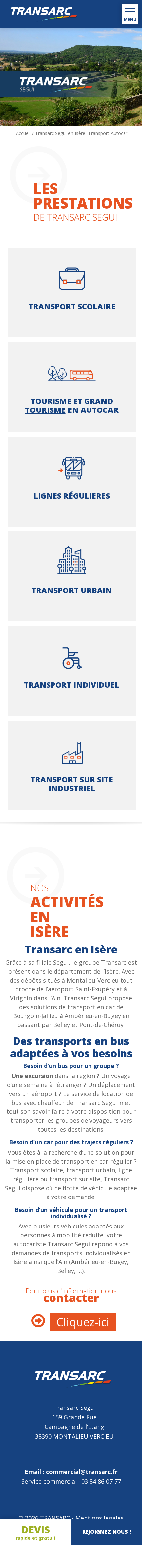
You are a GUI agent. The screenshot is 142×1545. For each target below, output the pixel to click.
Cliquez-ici (82, 1322)
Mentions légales (99, 1518)
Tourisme (51, 401)
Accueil (23, 133)
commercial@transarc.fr (82, 1472)
